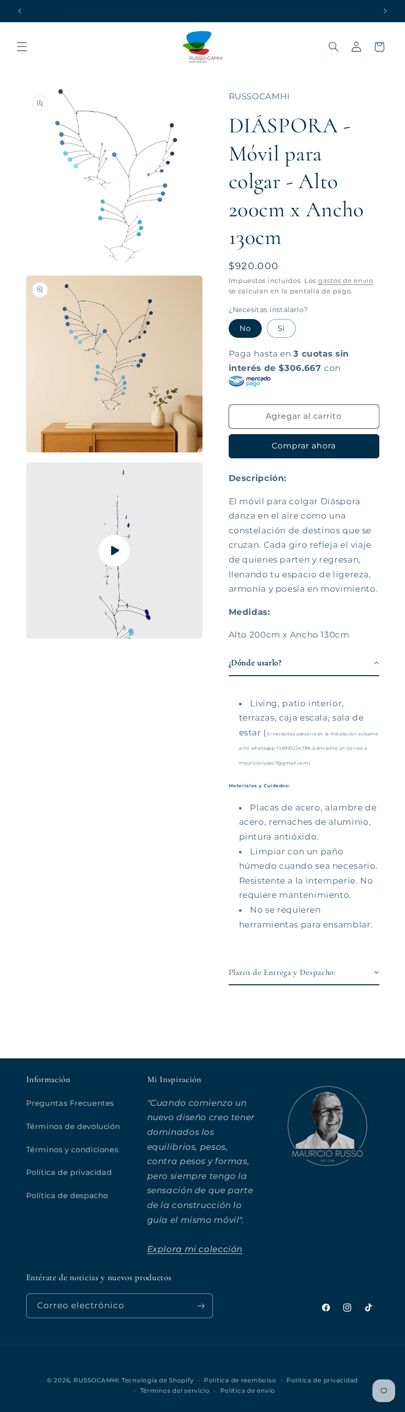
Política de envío (248, 1390)
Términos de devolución (73, 1126)
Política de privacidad (69, 1172)
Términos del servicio (175, 1390)
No (245, 328)
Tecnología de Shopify (158, 1380)
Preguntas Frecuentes (70, 1103)
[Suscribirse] (200, 1305)
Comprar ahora (304, 445)
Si (281, 328)
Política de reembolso (240, 1380)
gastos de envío (345, 280)
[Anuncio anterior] (20, 11)
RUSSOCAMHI (97, 1380)
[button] (21, 47)
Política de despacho (67, 1195)
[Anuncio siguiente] (385, 11)
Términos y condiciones (72, 1149)
